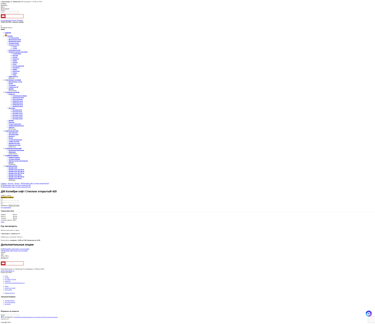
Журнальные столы (15, 82)
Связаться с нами (10, 288)
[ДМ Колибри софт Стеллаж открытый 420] (16, 185)
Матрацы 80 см (17, 110)
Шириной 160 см (17, 104)
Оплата (7, 277)
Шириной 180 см (17, 106)
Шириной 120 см (17, 101)
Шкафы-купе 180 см (15, 175)
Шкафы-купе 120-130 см (16, 169)
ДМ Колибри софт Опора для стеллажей (14, 250)
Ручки (14, 74)
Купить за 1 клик (14, 205)
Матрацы (12, 108)
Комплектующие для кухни (18, 52)
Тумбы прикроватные (16, 126)
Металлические (17, 99)
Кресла (11, 162)
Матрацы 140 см (17, 115)
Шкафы (11, 89)
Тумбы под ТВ (13, 87)
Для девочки (13, 133)
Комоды (11, 122)
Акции (6, 286)
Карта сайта (8, 290)
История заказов (10, 302)
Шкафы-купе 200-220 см (16, 176)
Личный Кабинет (10, 300)
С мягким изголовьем (19, 96)
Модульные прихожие (16, 150)
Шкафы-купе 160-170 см (16, 173)
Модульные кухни (15, 39)
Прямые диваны (14, 157)
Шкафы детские (14, 143)
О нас (6, 276)
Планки (14, 57)
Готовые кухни (14, 38)
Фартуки (15, 55)
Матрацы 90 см (17, 111)
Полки (11, 83)
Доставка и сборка (10, 279)
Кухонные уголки (14, 50)
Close (2, 222)
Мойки (14, 69)
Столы (14, 46)
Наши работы (13, 76)
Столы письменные (15, 140)
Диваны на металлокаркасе (18, 161)
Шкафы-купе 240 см (15, 178)
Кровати (12, 94)
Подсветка (15, 67)
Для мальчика (13, 134)
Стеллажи (12, 85)
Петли (14, 64)
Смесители (16, 71)
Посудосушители (18, 66)
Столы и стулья (14, 45)
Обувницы (12, 152)
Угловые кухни (14, 43)
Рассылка (7, 304)
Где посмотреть (6, 207)
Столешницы (16, 53)
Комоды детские (14, 145)
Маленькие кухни (15, 41)
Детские (10, 183)
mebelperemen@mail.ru (7, 271)
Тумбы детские (14, 141)
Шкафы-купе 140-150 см (16, 171)
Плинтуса (15, 59)
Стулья (14, 48)
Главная (3, 183)
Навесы (14, 73)
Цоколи (15, 62)
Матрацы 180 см (17, 118)
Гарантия (7, 281)
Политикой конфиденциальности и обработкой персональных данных (36, 317)
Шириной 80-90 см (18, 97)
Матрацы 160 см (17, 117)
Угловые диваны (14, 159)
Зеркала (11, 127)
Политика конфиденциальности (15, 283)
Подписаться (5, 319)
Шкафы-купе (13, 168)
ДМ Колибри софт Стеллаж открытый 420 (35, 183)
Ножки (14, 60)
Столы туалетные (15, 124)
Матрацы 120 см (17, 113)
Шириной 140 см (17, 103)
